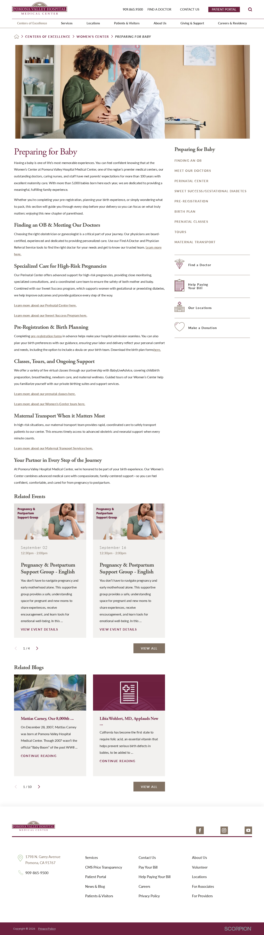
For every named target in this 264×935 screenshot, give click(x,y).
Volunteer (199, 867)
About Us (199, 857)
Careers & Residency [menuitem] (232, 23)
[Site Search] (250, 9)
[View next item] (37, 648)
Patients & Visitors (99, 895)
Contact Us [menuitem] (189, 9)
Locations (199, 876)
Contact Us (147, 857)
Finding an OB (188, 160)
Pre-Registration (191, 201)
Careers (144, 886)
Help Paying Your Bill (155, 876)
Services (91, 857)
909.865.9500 (133, 9)
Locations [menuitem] (93, 23)
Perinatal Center (191, 181)
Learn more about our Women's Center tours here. (49, 403)
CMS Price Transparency (103, 867)
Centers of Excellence (48, 36)
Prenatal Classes (191, 221)
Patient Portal (95, 876)
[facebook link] (200, 830)
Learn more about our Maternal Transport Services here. (53, 448)
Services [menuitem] (67, 23)
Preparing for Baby (194, 149)
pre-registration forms (46, 336)
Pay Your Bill (148, 867)
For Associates (203, 886)
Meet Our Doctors (192, 171)
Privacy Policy (149, 895)
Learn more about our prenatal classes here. (44, 393)
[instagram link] (224, 830)
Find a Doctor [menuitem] (159, 9)
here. (157, 349)
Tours (180, 232)
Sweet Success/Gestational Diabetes (210, 191)
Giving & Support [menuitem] (192, 23)
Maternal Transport (195, 242)
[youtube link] (248, 830)
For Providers (202, 895)
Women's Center (93, 36)
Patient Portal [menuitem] (224, 9)
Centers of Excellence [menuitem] (32, 23)
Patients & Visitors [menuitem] (127, 23)
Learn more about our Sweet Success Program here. (50, 315)
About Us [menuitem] (160, 23)
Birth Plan (185, 211)
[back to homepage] (16, 36)
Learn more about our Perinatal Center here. (45, 305)
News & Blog (95, 886)
